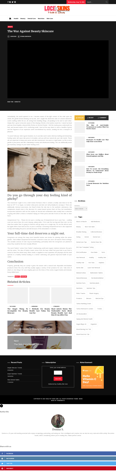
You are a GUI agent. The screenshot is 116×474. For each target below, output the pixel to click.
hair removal (80, 257)
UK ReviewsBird (81, 314)
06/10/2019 (91, 137)
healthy (91, 257)
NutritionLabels (94, 283)
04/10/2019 (91, 166)
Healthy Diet (102, 257)
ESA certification (81, 252)
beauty (17, 276)
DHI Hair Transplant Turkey (85, 247)
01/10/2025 (91, 123)
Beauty (22, 18)
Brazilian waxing (81, 232)
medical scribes (81, 273)
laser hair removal (94, 268)
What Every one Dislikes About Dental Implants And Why (97, 155)
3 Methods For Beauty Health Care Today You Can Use (39, 311)
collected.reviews (96, 232)
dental (87, 237)
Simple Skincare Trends (14, 368)
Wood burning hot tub (83, 329)
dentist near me (96, 242)
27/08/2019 (56, 306)
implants (101, 262)
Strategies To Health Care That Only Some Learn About (97, 140)
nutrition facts (80, 283)
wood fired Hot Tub (82, 334)
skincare (23, 276)
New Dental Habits (13, 380)
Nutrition (41, 18)
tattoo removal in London (84, 309)
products (79, 298)
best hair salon (90, 227)
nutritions (79, 288)
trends (99, 309)
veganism (94, 324)
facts (103, 252)
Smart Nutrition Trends (14, 374)
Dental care (96, 237)
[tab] (79, 117)
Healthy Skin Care (62, 384)
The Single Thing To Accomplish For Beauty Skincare (17, 311)
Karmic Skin (79, 268)
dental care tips (81, 242)
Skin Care (50, 18)
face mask (94, 252)
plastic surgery (94, 293)
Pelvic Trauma (80, 293)
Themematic (61, 400)
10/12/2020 (12, 306)
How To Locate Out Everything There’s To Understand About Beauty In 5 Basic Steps (97, 170)
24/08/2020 (34, 306)
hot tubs (91, 262)
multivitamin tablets (96, 273)
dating (78, 237)
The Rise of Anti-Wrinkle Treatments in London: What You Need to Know (97, 127)
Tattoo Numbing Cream (83, 303)
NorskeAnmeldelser (97, 278)
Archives (77, 205)
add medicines (95, 221)
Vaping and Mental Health (84, 319)
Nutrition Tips (91, 288)
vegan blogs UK (81, 324)
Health (16, 18)
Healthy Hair (80, 262)
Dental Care (32, 18)
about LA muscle (81, 221)
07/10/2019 (91, 181)
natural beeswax (81, 278)
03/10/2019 (91, 152)
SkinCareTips (99, 298)
